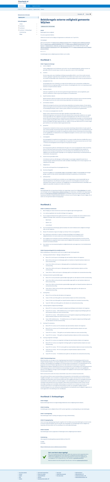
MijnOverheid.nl (78, 472)
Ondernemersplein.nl (79, 475)
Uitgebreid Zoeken (36, 6)
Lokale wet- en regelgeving (27, 9)
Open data (59, 472)
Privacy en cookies (41, 474)
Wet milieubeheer (64, 47)
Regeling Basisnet (49, 45)
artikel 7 (75, 172)
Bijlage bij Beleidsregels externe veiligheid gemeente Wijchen (54, 446)
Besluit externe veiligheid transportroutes (75, 44)
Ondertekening (22, 32)
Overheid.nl (21, 6)
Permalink (80, 14)
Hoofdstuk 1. (21, 26)
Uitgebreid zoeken (36, 9)
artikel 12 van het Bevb (67, 172)
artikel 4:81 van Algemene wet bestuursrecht (63, 45)
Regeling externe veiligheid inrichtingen (81, 42)
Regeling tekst (21, 17)
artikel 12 (51, 172)
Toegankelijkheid (41, 475)
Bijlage (20, 34)
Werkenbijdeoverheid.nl (80, 477)
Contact (20, 474)
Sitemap (39, 477)
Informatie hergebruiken (43, 472)
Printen (87, 14)
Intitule (21, 24)
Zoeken (28, 6)
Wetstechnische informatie (24, 15)
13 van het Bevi (58, 172)
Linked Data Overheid (61, 474)
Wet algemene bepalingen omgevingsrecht (55, 193)
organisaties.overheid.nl (78, 458)
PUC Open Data (60, 475)
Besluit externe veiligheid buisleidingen (53, 44)
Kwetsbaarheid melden (43, 478)
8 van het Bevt (81, 172)
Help (20, 477)
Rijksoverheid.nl (78, 474)
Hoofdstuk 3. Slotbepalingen (25, 30)
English (20, 475)
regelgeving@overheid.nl (82, 460)
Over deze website (23, 472)
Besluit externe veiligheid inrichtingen (61, 192)
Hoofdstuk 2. (21, 28)
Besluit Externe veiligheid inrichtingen (61, 42)
